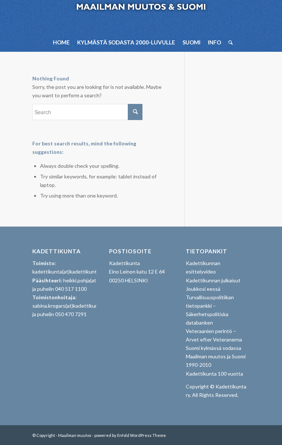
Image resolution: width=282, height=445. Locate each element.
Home (61, 42)
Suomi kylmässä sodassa (213, 348)
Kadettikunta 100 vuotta (214, 373)
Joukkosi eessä (203, 289)
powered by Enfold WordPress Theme (130, 435)
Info (214, 42)
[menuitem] (229, 42)
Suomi (191, 42)
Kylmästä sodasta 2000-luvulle (126, 42)
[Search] (229, 42)
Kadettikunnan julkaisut (213, 280)
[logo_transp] (141, 16)
